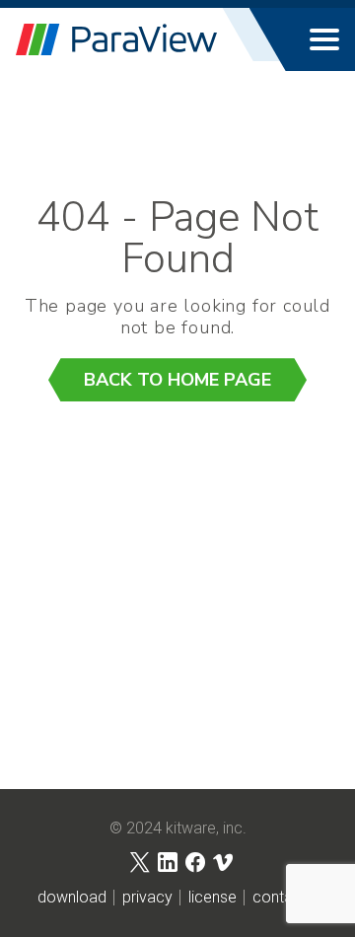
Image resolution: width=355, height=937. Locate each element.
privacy (147, 897)
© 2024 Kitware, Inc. (178, 828)
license (212, 897)
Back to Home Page (177, 380)
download (71, 897)
